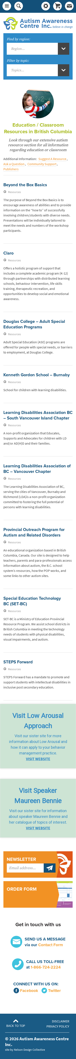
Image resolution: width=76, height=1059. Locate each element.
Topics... (17, 70)
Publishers (11, 169)
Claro (8, 253)
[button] (38, 736)
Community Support (41, 164)
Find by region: (18, 39)
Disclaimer (60, 1021)
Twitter (54, 990)
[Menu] (7, 6)
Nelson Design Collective (29, 1050)
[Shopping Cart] (57, 6)
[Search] (19, 6)
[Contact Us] (69, 6)
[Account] (46, 6)
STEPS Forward (18, 662)
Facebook (29, 990)
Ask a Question (13, 164)
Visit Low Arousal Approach (38, 720)
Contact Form (50, 944)
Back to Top (15, 1026)
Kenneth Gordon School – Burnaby (36, 375)
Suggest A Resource (52, 159)
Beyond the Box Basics (25, 184)
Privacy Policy (57, 1026)
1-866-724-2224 (46, 967)
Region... (18, 49)
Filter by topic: (18, 61)
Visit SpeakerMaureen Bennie (38, 795)
